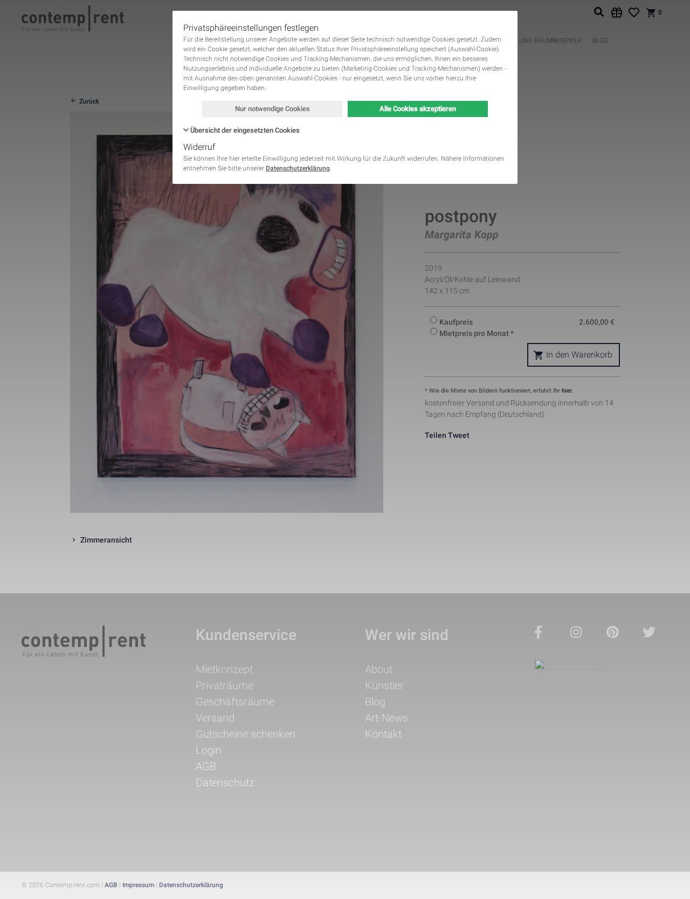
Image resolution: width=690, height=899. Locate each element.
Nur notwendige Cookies (272, 109)
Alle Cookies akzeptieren (418, 109)
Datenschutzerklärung (298, 168)
